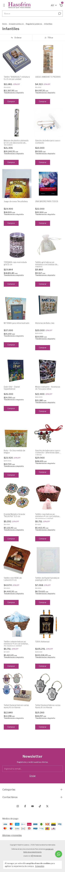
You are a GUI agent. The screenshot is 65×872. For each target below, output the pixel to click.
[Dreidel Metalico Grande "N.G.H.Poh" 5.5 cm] (16, 496)
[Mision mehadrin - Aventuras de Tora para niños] (48, 368)
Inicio (4, 24)
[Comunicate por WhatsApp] (58, 854)
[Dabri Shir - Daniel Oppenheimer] (16, 368)
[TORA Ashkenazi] (48, 623)
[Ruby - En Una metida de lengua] (16, 432)
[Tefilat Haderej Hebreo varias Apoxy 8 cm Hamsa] (48, 687)
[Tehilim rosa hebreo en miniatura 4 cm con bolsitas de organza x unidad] (48, 496)
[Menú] (4, 5)
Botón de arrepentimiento (32, 852)
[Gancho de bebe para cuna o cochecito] (48, 122)
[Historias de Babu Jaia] (48, 305)
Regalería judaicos (34, 24)
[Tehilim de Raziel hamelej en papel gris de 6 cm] (48, 560)
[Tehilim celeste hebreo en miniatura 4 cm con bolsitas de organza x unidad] (16, 623)
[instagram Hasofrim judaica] (17, 806)
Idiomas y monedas (12, 835)
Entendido (39, 866)
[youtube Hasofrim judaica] (32, 806)
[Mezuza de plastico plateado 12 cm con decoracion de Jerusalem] (16, 122)
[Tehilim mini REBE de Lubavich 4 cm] (16, 560)
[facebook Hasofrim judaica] (25, 806)
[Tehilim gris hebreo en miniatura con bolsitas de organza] (48, 244)
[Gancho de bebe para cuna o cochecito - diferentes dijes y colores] (48, 432)
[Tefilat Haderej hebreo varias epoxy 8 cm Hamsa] (16, 687)
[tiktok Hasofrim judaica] (40, 806)
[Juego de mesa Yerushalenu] (16, 183)
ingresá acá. (49, 849)
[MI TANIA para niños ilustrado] (16, 305)
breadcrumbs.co (16, 24)
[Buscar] (59, 13)
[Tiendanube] (32, 856)
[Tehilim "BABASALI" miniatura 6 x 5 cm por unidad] (16, 59)
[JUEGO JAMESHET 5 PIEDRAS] (48, 59)
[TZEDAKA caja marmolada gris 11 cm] (16, 244)
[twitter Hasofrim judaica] (47, 806)
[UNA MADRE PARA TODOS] (48, 183)
